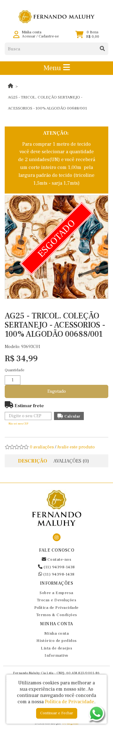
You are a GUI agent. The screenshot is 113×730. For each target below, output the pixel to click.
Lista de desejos (56, 648)
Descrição (32, 461)
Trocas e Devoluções (57, 600)
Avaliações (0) (71, 461)
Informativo (56, 655)
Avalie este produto (76, 447)
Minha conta (56, 633)
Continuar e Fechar (56, 713)
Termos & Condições (56, 614)
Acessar (28, 36)
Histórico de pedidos (56, 640)
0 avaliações (42, 447)
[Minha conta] (16, 34)
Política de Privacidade (56, 607)
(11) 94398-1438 (59, 567)
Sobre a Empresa (56, 592)
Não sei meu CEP (18, 423)
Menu (53, 68)
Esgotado (56, 391)
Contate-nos (58, 559)
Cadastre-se (49, 36)
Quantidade (14, 370)
